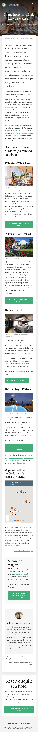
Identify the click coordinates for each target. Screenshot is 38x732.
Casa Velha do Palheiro (16, 458)
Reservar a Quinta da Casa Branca (19, 300)
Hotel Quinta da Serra (16, 460)
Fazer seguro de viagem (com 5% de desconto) (19, 595)
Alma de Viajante (23, 635)
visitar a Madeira (19, 130)
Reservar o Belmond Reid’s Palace (19, 224)
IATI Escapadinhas (20, 574)
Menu (34, 4)
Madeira (19, 28)
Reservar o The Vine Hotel (17, 380)
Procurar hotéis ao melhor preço (19, 709)
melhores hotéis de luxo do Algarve (23, 551)
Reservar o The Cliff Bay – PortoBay (19, 448)
